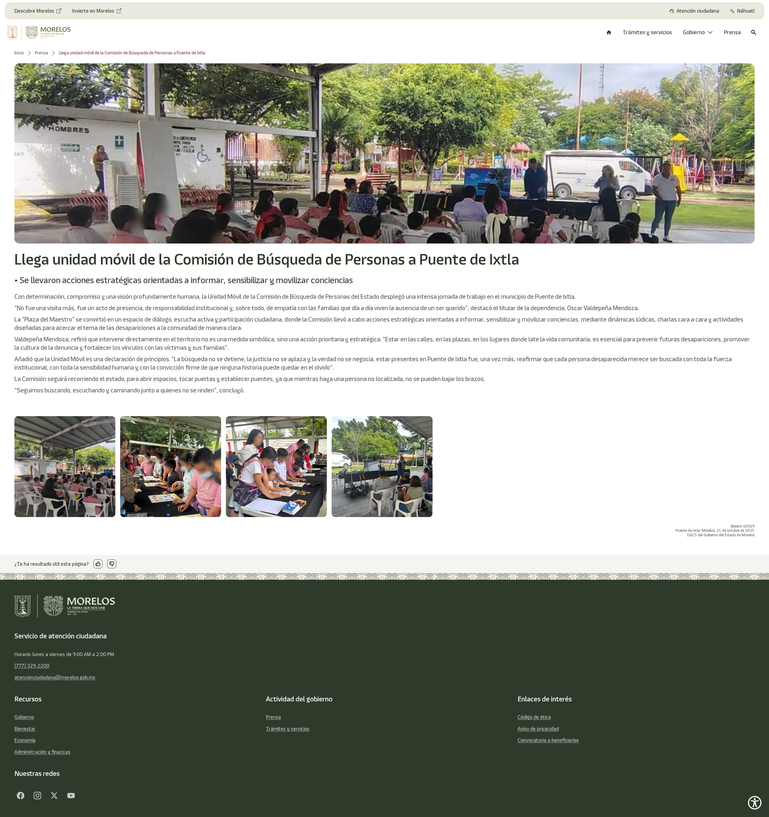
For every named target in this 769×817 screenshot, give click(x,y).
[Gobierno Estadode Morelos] (20, 795)
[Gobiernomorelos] (37, 795)
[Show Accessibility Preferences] (754, 802)
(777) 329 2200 (31, 665)
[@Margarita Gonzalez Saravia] (71, 795)
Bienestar (24, 728)
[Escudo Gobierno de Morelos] (46, 32)
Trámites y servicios (287, 728)
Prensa (273, 717)
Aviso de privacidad (538, 728)
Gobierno (24, 717)
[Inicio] (609, 32)
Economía (24, 740)
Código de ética (534, 717)
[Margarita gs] (54, 795)
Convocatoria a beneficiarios (548, 740)
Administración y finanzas (42, 751)
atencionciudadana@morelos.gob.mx (54, 677)
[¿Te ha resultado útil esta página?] (97, 563)
